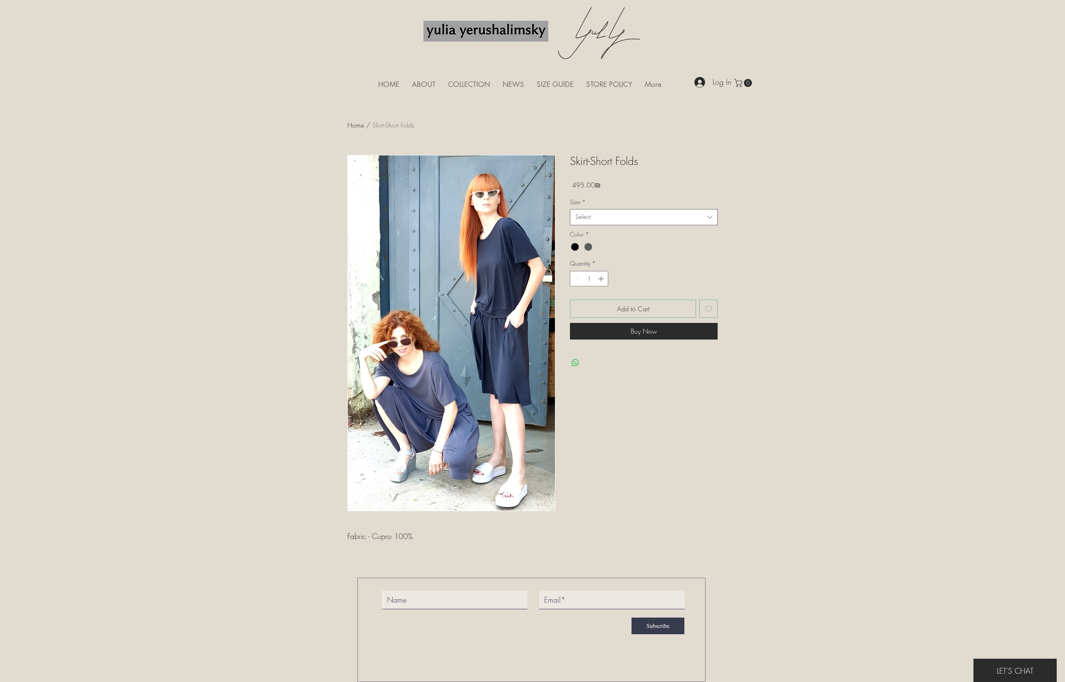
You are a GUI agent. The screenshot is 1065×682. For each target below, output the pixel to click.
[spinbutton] (589, 278)
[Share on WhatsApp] (575, 363)
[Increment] (602, 278)
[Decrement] (576, 278)
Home (355, 125)
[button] (744, 83)
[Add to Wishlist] (708, 309)
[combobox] (644, 217)
